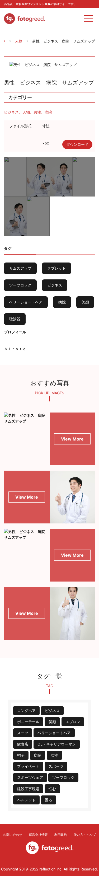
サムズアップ (20, 268)
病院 (48, 112)
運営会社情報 (38, 835)
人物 (18, 41)
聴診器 (14, 319)
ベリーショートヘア (26, 302)
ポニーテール (28, 721)
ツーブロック (20, 285)
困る (48, 800)
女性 (54, 755)
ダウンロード (77, 144)
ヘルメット (26, 800)
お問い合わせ (12, 835)
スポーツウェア (30, 777)
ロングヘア (26, 710)
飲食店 (22, 744)
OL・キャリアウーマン (56, 744)
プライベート (28, 766)
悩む (52, 788)
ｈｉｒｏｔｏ (15, 348)
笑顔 (85, 302)
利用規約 (60, 835)
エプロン (72, 721)
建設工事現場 (28, 788)
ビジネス (11, 112)
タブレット (56, 268)
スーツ (22, 732)
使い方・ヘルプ (85, 835)
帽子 (21, 755)
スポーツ (56, 766)
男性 (37, 112)
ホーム (8, 37)
